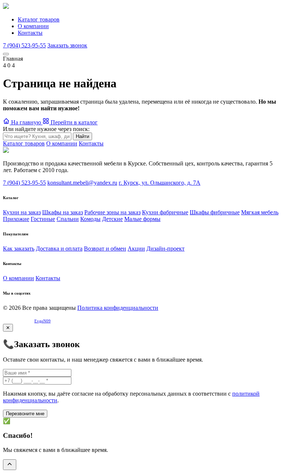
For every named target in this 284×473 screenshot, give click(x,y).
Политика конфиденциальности (117, 308)
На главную (26, 122)
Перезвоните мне (25, 413)
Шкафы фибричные (215, 212)
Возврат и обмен (105, 248)
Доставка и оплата (59, 248)
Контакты (30, 33)
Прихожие (16, 219)
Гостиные (43, 219)
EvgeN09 (42, 321)
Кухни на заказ (22, 212)
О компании (33, 26)
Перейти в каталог (73, 122)
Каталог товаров (39, 19)
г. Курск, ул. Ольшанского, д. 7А (159, 183)
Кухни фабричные (165, 212)
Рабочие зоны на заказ (112, 212)
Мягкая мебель (259, 212)
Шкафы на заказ (62, 212)
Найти (82, 136)
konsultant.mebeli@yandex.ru (82, 183)
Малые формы (142, 219)
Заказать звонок (67, 45)
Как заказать (18, 248)
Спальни (68, 219)
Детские (112, 219)
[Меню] (6, 54)
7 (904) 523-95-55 (24, 45)
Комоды (90, 219)
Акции (136, 248)
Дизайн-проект (165, 248)
